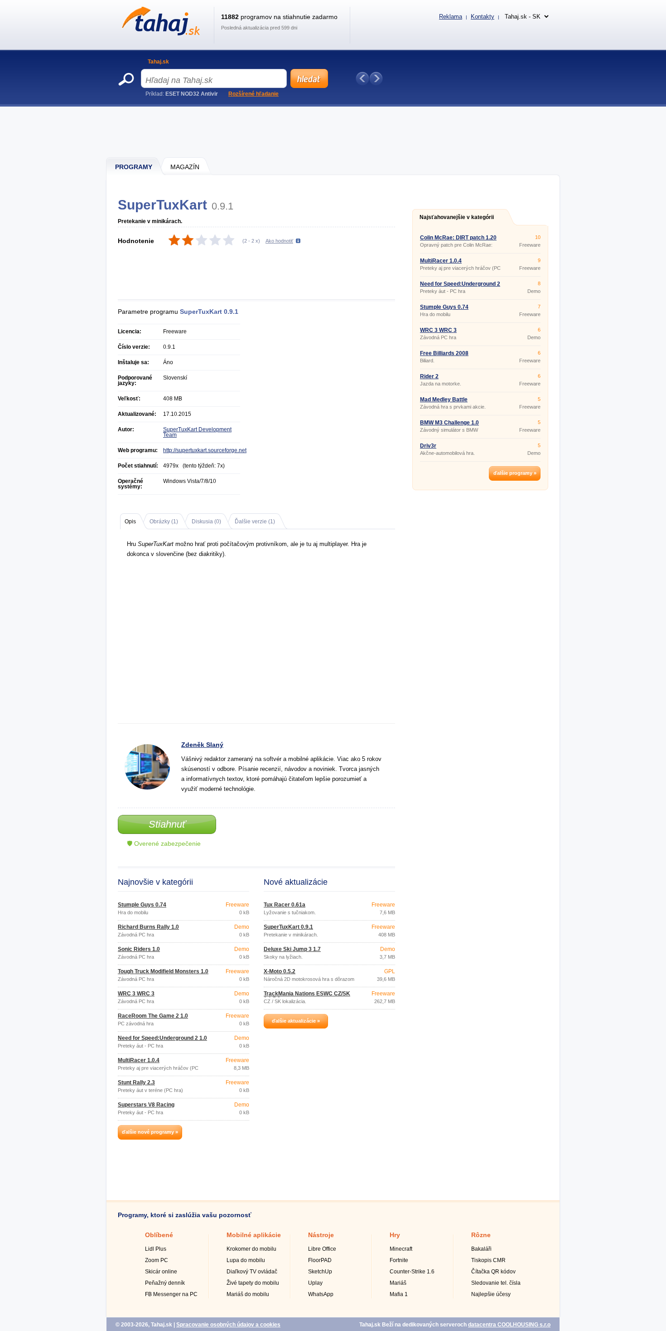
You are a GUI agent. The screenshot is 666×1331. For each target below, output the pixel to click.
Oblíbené (159, 1234)
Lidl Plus (155, 1249)
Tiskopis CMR (488, 1260)
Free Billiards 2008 (444, 353)
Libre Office (322, 1249)
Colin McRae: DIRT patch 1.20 (458, 237)
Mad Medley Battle (444, 399)
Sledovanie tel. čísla (496, 1283)
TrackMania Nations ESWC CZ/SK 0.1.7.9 (307, 996)
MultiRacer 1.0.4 (138, 1060)
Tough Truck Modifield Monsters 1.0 (163, 971)
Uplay (315, 1283)
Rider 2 (429, 376)
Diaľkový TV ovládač (252, 1271)
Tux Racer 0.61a (284, 905)
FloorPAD (320, 1260)
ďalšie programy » (514, 473)
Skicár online (161, 1271)
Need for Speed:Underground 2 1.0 (162, 1038)
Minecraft (401, 1249)
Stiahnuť (167, 824)
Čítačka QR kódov (493, 1271)
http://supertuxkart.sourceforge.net (204, 450)
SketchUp (320, 1271)
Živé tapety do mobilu (253, 1283)
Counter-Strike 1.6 (412, 1271)
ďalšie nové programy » (150, 1132)
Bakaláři (481, 1249)
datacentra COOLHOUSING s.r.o (509, 1324)
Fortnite (399, 1260)
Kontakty (482, 16)
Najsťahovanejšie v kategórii (457, 217)
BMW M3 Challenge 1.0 (449, 422)
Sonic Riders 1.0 (139, 949)
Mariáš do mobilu (248, 1294)
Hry (395, 1234)
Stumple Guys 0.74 (142, 905)
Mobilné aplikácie (254, 1234)
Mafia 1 (399, 1294)
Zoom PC (156, 1260)
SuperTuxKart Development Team (197, 432)
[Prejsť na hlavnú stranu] (159, 33)
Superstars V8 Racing (146, 1105)
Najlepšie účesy (491, 1294)
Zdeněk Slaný (202, 744)
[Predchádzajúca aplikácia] (362, 78)
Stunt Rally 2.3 (136, 1082)
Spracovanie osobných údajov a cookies (228, 1324)
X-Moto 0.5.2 (279, 971)
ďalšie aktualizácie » (296, 1021)
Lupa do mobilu (246, 1260)
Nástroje (321, 1234)
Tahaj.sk (158, 62)
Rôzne (481, 1234)
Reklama (450, 16)
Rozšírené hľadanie (253, 94)
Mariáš (398, 1283)
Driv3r (428, 446)
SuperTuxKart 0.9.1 (288, 927)
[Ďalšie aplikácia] (376, 78)
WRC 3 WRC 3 (136, 993)
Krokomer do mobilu (251, 1249)
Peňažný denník (165, 1283)
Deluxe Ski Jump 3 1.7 (292, 949)
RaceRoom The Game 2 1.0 (153, 1016)
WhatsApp (320, 1294)
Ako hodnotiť (279, 241)
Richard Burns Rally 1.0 (148, 927)
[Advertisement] (333, 131)
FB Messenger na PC (171, 1294)
